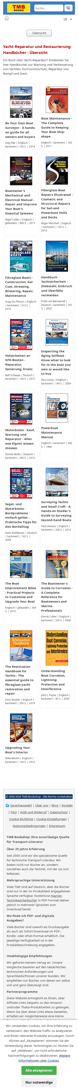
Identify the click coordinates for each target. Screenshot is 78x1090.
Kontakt (67, 805)
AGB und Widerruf (33, 812)
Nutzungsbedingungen (29, 826)
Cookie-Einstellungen (51, 819)
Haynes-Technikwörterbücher (34, 898)
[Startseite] (6, 18)
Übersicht (39, 33)
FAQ (14, 812)
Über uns (41, 805)
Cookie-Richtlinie (21, 819)
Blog (55, 805)
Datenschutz (59, 812)
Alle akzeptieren (39, 1070)
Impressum (57, 826)
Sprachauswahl (21, 805)
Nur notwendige (39, 1082)
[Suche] (68, 8)
